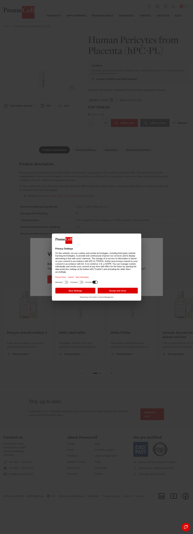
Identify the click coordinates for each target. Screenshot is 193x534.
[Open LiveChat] (186, 527)
